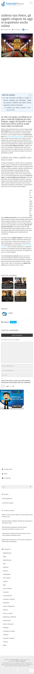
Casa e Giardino (7, 588)
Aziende (5, 581)
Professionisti (7, 620)
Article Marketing (7, 498)
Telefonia (5, 634)
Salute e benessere (8, 624)
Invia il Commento (17, 335)
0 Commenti (17, 29)
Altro (4, 563)
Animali (5, 570)
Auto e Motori (7, 578)
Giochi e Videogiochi (8, 606)
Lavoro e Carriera (8, 613)
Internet (5, 610)
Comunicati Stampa (7, 503)
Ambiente (6, 567)
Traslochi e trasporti (8, 638)
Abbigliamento (7, 553)
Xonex (26, 29)
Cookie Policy (22, 661)
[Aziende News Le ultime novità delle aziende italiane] (12, 3)
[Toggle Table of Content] (29, 95)
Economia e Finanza (9, 599)
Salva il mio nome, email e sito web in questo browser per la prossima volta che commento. (16, 381)
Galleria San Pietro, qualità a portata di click (18, 108)
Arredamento (7, 574)
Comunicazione (7, 595)
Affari (4, 556)
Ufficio (5, 645)
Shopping (13, 322)
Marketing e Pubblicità (9, 617)
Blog (4, 585)
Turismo (5, 642)
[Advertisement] (17, 76)
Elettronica (6, 602)
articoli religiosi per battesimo (14, 136)
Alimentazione (7, 560)
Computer (6, 592)
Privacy (17, 661)
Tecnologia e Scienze (9, 631)
